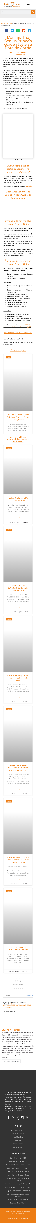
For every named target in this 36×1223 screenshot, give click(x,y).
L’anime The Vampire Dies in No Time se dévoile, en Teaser (18, 677)
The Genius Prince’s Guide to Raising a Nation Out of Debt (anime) (18, 417)
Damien (23, 1218)
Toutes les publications (11, 1061)
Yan (27, 1218)
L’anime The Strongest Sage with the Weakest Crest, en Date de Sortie (18, 767)
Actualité (9, 23)
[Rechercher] (33, 12)
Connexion (29, 995)
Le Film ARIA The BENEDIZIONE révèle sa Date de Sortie (18, 588)
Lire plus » (18, 517)
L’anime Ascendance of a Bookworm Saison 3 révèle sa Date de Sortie (18, 859)
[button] (28, 4)
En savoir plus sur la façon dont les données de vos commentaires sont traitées (17, 1005)
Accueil (3, 23)
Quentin (18, 1218)
